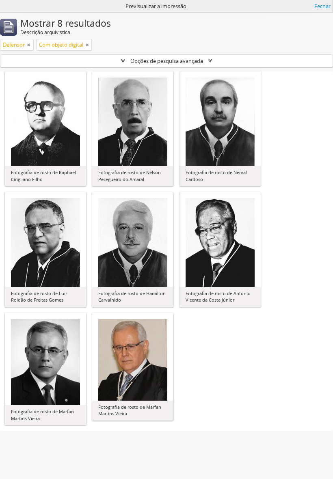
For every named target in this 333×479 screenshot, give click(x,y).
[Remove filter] (28, 45)
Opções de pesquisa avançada (166, 61)
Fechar (322, 6)
